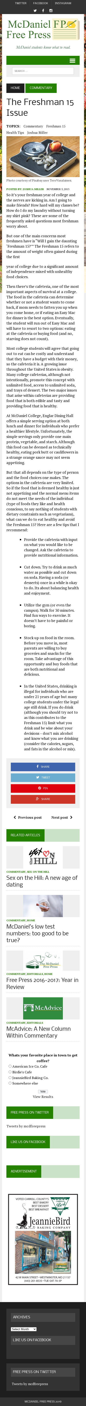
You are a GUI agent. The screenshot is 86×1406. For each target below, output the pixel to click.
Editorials (35, 974)
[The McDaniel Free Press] (43, 29)
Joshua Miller (37, 132)
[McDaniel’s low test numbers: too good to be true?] (43, 914)
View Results (43, 1096)
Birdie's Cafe (22, 1072)
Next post (59, 817)
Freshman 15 (55, 126)
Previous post (30, 817)
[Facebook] (43, 11)
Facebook (40, 3)
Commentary (33, 126)
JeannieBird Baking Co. (30, 1077)
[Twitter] (35, 11)
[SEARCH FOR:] (43, 71)
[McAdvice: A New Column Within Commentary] (43, 1016)
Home (31, 920)
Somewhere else (25, 1083)
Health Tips (15, 132)
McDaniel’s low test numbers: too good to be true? (37, 934)
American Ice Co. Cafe (29, 1066)
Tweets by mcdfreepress (25, 1126)
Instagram (63, 3)
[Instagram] (50, 11)
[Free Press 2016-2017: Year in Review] (43, 967)
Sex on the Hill (38, 871)
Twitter (20, 3)
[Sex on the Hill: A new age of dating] (43, 865)
